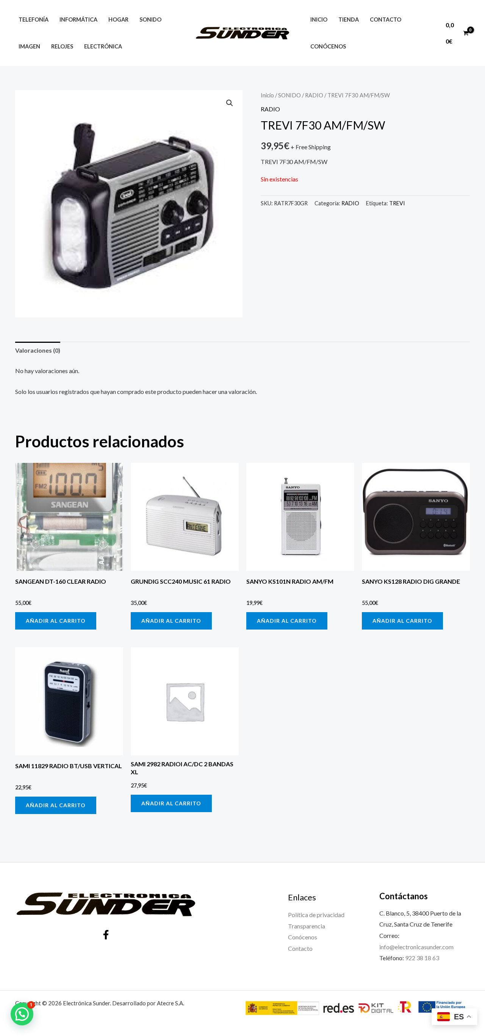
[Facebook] (106, 934)
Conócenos (328, 46)
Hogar (118, 19)
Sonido (150, 19)
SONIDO (289, 95)
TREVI (397, 203)
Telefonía (33, 19)
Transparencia (306, 926)
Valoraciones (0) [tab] (37, 350)
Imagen (29, 46)
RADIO (314, 95)
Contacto (385, 19)
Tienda (348, 19)
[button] (229, 103)
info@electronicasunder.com (416, 946)
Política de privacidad (316, 914)
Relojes (62, 46)
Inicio (318, 19)
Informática (78, 19)
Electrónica (103, 46)
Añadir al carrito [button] (56, 620)
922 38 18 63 (422, 957)
